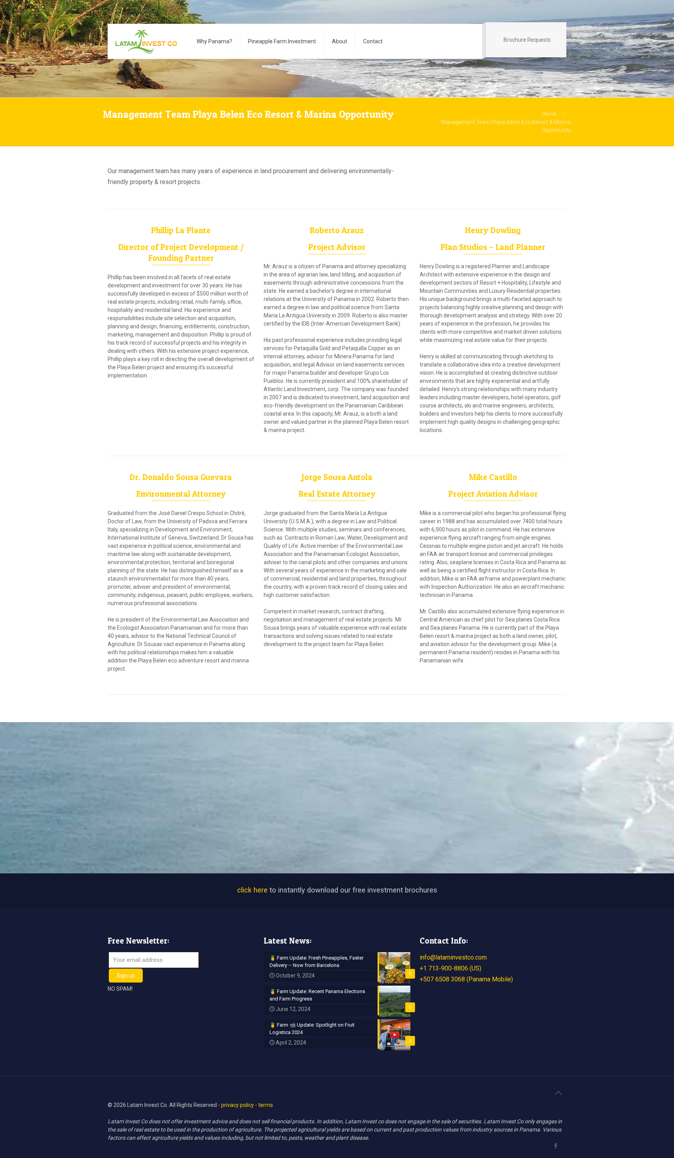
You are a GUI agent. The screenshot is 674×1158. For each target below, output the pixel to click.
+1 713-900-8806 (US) (450, 968)
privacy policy (237, 1105)
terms (265, 1105)
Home (549, 114)
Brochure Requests (527, 40)
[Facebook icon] (556, 1145)
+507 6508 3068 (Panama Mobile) (466, 979)
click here (252, 890)
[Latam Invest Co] (146, 41)
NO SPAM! (120, 989)
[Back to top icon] (558, 1093)
